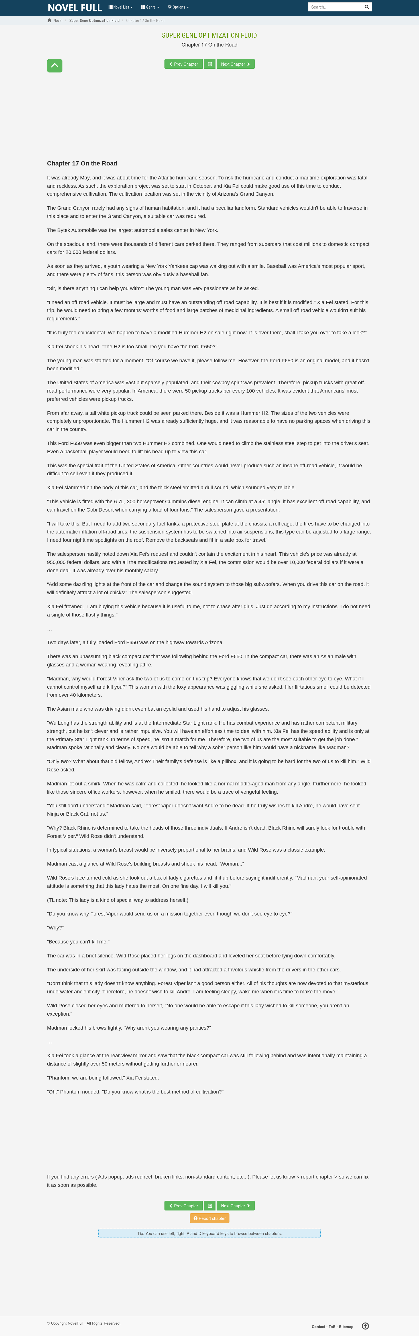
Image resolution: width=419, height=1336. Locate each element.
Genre (150, 7)
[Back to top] (365, 1327)
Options (179, 7)
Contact (318, 1326)
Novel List (121, 7)
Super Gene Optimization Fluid (209, 35)
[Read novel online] (75, 8)
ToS (332, 1326)
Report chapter (212, 1218)
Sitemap (346, 1326)
